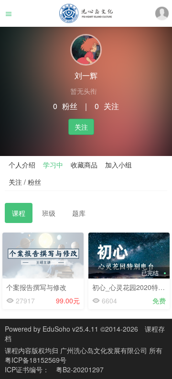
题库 (79, 213)
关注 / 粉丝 (25, 182)
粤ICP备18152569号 (35, 360)
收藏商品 (84, 164)
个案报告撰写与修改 (36, 287)
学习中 (53, 164)
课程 (18, 213)
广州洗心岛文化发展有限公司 (104, 350)
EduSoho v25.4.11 (70, 329)
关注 (81, 127)
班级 (48, 213)
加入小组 (118, 164)
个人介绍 (22, 164)
